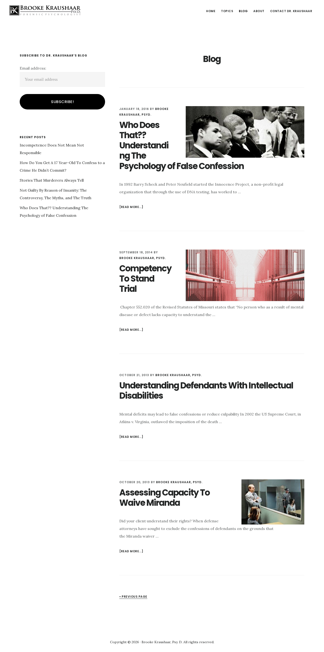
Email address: (33, 68)
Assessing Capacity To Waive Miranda (164, 498)
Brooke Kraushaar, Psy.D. (45, 10)
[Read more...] (131, 207)
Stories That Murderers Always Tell (52, 180)
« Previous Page (133, 597)
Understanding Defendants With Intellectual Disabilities (206, 390)
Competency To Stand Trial (145, 278)
